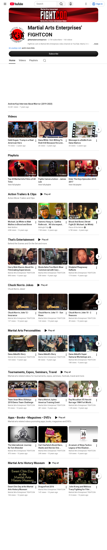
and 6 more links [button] (28, 48)
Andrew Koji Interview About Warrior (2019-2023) (30, 104)
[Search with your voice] (70, 4)
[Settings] (86, 4)
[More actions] (36, 141)
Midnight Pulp (43, 227)
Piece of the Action (76, 227)
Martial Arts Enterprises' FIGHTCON (21, 273)
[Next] (98, 129)
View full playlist (14, 185)
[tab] (12, 60)
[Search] (61, 4)
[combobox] (46, 4)
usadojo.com (16, 48)
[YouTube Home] (16, 4)
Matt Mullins (12, 227)
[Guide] (5, 4)
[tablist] (53, 60)
